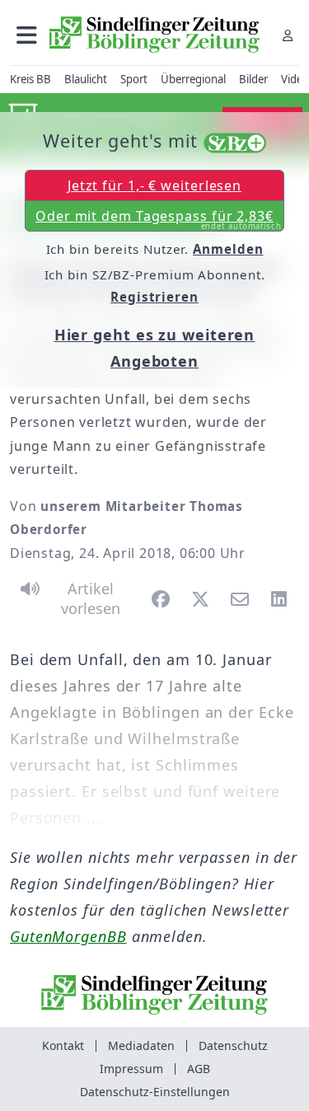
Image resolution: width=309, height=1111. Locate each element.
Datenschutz (233, 1045)
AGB (198, 1068)
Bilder (253, 79)
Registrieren (154, 296)
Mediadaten (141, 1045)
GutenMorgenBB (68, 936)
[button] (26, 35)
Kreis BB (30, 79)
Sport (133, 79)
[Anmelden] (288, 35)
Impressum (131, 1068)
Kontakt (63, 1045)
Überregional (193, 79)
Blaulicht (85, 79)
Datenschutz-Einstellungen (155, 1091)
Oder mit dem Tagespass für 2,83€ (158, 219)
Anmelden (228, 249)
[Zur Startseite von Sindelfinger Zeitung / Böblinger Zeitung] (154, 34)
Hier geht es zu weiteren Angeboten (154, 348)
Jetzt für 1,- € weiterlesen (154, 185)
